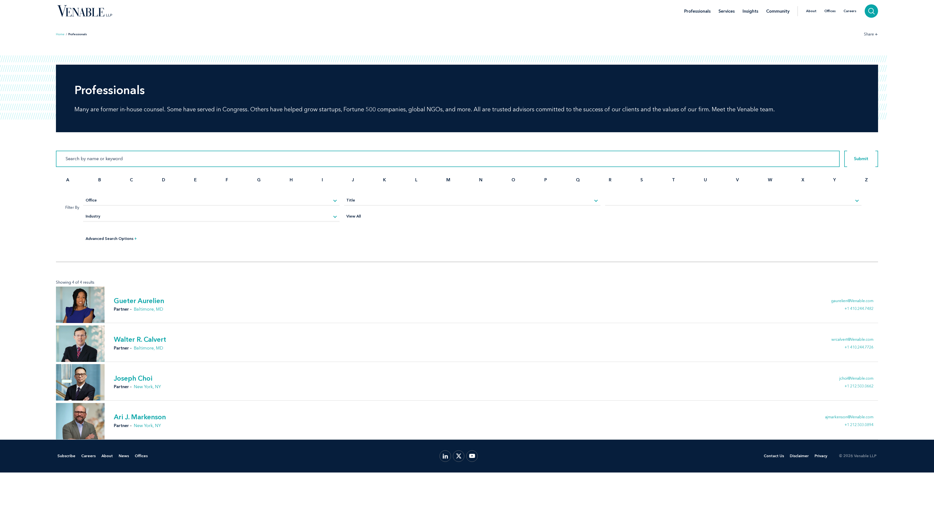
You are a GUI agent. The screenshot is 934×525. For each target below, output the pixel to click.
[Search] (871, 11)
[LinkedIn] (445, 456)
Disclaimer (799, 456)
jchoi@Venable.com (856, 378)
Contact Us (774, 456)
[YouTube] (472, 456)
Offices (830, 11)
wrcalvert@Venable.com (852, 339)
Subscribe (66, 456)
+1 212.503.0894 (858, 424)
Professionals (697, 11)
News (124, 456)
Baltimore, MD (148, 309)
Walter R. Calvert (140, 339)
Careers (850, 11)
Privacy (821, 456)
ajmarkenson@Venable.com (849, 417)
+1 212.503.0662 (858, 386)
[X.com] (458, 456)
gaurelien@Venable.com (852, 301)
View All (353, 216)
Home (60, 34)
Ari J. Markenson (140, 417)
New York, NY (147, 386)
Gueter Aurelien (139, 301)
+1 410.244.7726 (858, 347)
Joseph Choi (133, 378)
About (811, 11)
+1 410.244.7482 (858, 308)
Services (726, 11)
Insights (750, 11)
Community (778, 11)
